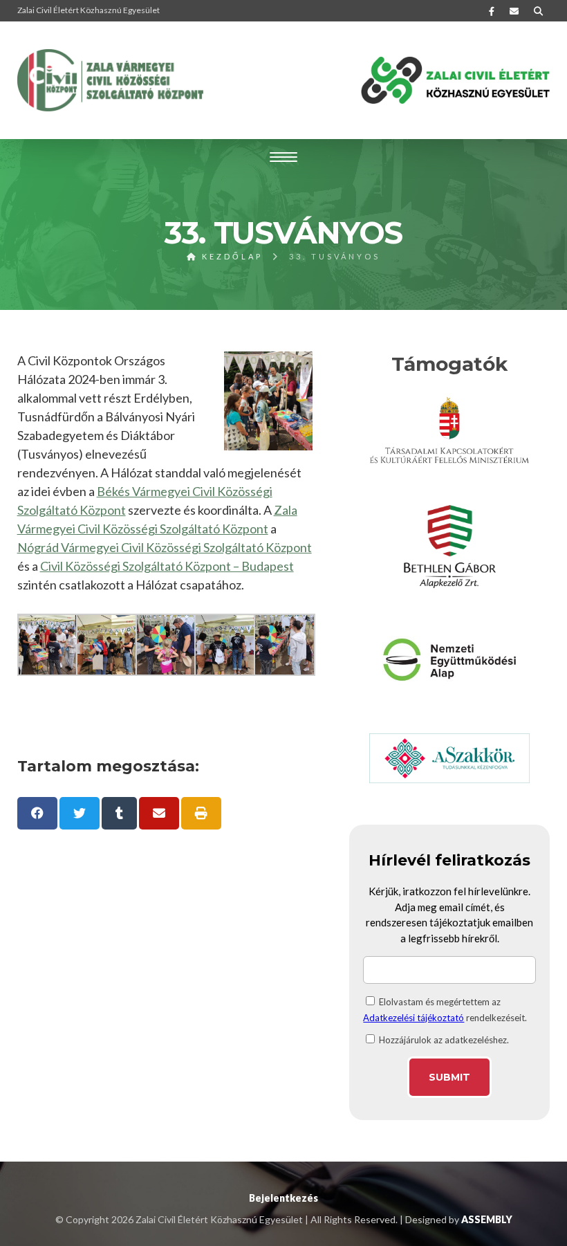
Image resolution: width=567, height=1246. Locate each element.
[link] (164, 547)
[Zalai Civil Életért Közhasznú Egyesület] (110, 80)
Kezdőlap (230, 256)
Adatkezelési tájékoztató (413, 1017)
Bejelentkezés (283, 1198)
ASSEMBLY (486, 1219)
